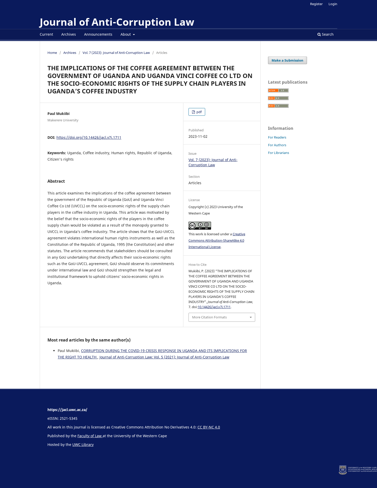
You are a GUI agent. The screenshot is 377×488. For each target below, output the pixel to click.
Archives (68, 34)
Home (52, 52)
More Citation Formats (209, 317)
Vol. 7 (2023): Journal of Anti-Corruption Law (116, 52)
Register (316, 4)
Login (333, 4)
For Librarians (278, 152)
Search (327, 34)
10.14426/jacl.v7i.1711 (214, 307)
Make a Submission (287, 60)
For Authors (277, 145)
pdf (199, 112)
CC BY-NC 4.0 (208, 427)
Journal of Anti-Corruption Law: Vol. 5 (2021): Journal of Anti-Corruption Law (164, 357)
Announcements (98, 34)
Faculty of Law (90, 435)
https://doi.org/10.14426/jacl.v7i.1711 (88, 137)
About (126, 34)
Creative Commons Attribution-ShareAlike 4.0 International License (216, 240)
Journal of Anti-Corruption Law (117, 21)
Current (46, 34)
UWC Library (83, 444)
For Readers (277, 137)
